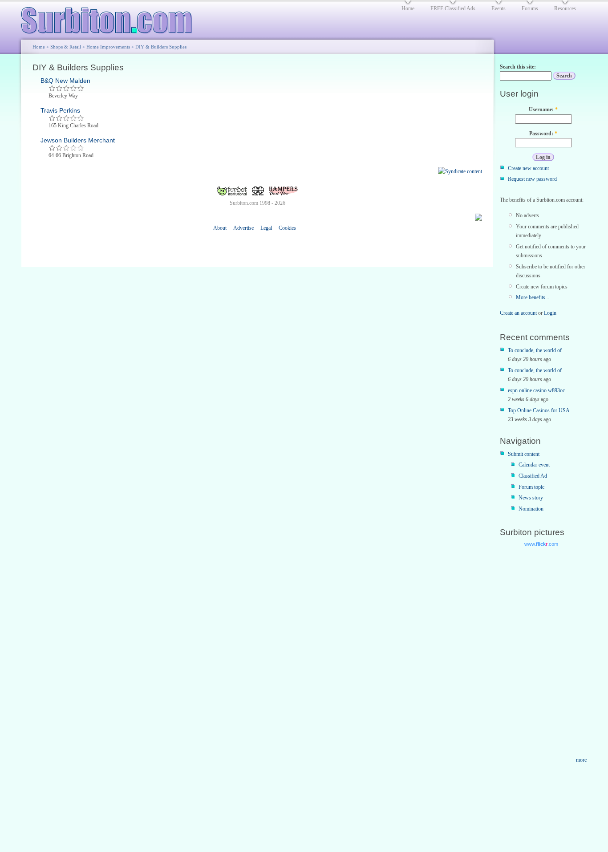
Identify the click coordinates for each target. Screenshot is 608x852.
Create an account (518, 313)
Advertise (243, 228)
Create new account (528, 168)
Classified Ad (533, 476)
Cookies (287, 228)
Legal (266, 228)
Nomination (531, 509)
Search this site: (518, 67)
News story (531, 498)
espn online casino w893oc (536, 390)
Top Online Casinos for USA (539, 410)
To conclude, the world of (535, 350)
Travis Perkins (60, 110)
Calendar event (534, 465)
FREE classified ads (452, 8)
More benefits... (532, 297)
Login (550, 313)
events (498, 8)
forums (530, 8)
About (220, 228)
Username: (543, 109)
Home (38, 46)
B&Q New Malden (65, 80)
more (581, 760)
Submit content (523, 454)
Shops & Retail (65, 46)
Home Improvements (108, 46)
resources (565, 8)
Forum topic (531, 487)
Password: (543, 133)
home (407, 8)
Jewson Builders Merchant (78, 140)
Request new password (532, 179)
